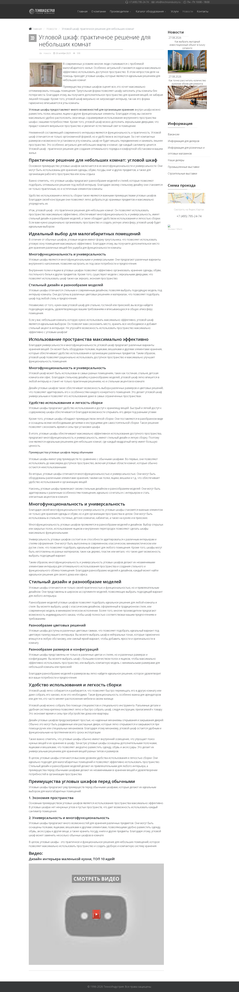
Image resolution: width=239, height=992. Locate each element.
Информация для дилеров (183, 141)
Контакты (202, 11)
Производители (119, 11)
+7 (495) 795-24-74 (139, 2)
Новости (187, 11)
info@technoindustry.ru (168, 2)
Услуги (175, 11)
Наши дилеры (176, 160)
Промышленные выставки (183, 167)
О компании (98, 11)
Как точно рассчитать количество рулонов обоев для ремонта (187, 82)
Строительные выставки (182, 173)
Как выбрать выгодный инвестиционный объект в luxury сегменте (187, 45)
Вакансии (173, 134)
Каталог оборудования (150, 11)
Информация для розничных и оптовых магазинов (186, 150)
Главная (82, 11)
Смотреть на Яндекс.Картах (189, 209)
